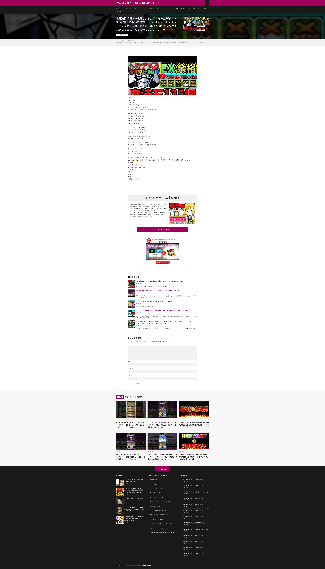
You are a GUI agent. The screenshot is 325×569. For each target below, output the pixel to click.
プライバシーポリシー (156, 488)
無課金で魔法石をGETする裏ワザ (159, 515)
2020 (184, 516)
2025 (184, 486)
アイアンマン (142, 8)
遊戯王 (206, 8)
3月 (191, 479)
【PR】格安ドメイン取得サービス (159, 528)
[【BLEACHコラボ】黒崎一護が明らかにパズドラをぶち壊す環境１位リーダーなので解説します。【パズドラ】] (120, 492)
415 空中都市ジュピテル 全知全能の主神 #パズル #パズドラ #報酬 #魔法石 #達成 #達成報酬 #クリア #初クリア (162, 457)
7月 (200, 479)
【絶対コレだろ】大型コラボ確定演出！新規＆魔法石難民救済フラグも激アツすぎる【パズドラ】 (194, 425)
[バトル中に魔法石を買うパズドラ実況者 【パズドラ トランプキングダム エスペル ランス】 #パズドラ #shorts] (120, 510)
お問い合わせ (153, 479)
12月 (187, 487)
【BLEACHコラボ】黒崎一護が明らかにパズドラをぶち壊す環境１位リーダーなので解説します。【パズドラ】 (133, 490)
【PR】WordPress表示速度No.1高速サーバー (162, 532)
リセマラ (183, 8)
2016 (184, 535)
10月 (207, 486)
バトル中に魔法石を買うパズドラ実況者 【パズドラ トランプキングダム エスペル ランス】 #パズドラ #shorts (130, 425)
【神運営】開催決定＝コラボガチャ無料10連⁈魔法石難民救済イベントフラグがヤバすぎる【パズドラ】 (193, 457)
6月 (198, 479)
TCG (135, 8)
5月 (196, 479)
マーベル (175, 8)
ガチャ (150, 8)
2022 (184, 504)
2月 (189, 479)
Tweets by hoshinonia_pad (135, 165)
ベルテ (169, 8)
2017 (184, 529)
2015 (184, 541)
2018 (184, 523)
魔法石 (119, 11)
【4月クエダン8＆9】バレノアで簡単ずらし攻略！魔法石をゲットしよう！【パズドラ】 (163, 310)
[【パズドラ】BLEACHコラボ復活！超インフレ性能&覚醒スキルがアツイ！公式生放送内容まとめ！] (120, 520)
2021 (184, 510)
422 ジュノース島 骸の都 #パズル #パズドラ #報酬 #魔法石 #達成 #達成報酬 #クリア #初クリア (162, 425)
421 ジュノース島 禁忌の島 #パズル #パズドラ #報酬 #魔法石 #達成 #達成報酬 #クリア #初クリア (130, 457)
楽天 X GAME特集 (155, 506)
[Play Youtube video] (162, 75)
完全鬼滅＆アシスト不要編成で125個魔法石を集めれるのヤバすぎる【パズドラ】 (161, 281)
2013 (184, 554)
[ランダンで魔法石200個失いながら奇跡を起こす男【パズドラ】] (131, 304)
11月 (184, 487)
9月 (205, 486)
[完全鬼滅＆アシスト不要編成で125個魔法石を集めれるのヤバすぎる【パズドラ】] (131, 284)
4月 (194, 479)
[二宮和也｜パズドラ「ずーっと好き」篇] (120, 501)
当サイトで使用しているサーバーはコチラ (161, 501)
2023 (184, 498)
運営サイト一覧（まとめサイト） (159, 497)
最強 (194, 8)
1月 (187, 479)
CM (130, 8)
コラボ (156, 8)
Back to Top (162, 469)
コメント (130, 345)
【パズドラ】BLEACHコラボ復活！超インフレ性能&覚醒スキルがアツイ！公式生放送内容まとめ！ (134, 518)
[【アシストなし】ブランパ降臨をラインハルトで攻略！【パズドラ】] (120, 483)
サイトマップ (153, 484)
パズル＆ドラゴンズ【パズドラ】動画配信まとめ (138, 565)
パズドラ (124, 8)
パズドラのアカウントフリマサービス (162, 523)
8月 (202, 479)
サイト (129, 375)
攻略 (189, 8)
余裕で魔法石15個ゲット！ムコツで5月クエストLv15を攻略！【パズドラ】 (159, 290)
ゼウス (163, 8)
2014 (184, 547)
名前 (130, 361)
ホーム (118, 8)
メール (130, 368)
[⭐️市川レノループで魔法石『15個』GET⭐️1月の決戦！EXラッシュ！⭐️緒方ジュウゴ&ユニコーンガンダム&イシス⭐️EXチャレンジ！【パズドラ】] (131, 324)
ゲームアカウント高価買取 (157, 519)
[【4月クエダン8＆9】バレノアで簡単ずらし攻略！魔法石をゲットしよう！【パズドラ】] (131, 313)
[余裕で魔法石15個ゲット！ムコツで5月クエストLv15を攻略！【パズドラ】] (131, 293)
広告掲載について (155, 493)
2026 (184, 479)
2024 (184, 492)
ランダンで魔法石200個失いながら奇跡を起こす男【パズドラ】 (155, 301)
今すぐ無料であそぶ (162, 229)
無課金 (200, 8)
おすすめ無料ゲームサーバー (158, 510)
